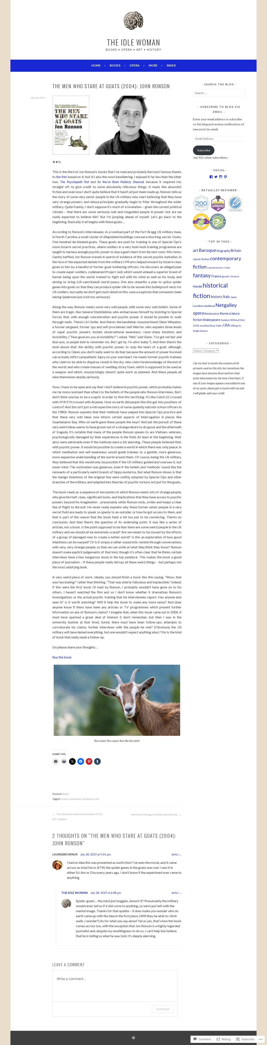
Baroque (207, 250)
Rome (224, 313)
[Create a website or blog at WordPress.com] (133, 1038)
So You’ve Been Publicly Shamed (120, 182)
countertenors (215, 267)
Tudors (219, 325)
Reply (175, 854)
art (195, 250)
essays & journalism (71, 798)
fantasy (202, 275)
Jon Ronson (87, 798)
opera (198, 312)
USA (96, 798)
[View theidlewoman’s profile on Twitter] (216, 176)
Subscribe (203, 150)
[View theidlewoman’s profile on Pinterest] (225, 176)
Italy (226, 296)
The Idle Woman (133, 42)
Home (96, 65)
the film (61, 177)
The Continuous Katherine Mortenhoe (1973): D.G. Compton (77, 817)
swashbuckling (207, 325)
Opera (135, 65)
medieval (209, 306)
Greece (234, 276)
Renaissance (211, 313)
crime (227, 267)
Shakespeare (211, 320)
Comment (162, 1009)
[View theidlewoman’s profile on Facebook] (211, 176)
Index (171, 65)
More (153, 65)
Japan (233, 297)
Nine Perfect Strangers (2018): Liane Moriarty (154, 814)
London (198, 306)
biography (223, 250)
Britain (236, 251)
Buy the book (62, 657)
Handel (197, 286)
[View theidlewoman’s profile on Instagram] (220, 176)
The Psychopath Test (74, 182)
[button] (71, 125)
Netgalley (226, 305)
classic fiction (201, 259)
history (216, 296)
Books (115, 65)
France (216, 276)
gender (226, 276)
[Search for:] (219, 93)
